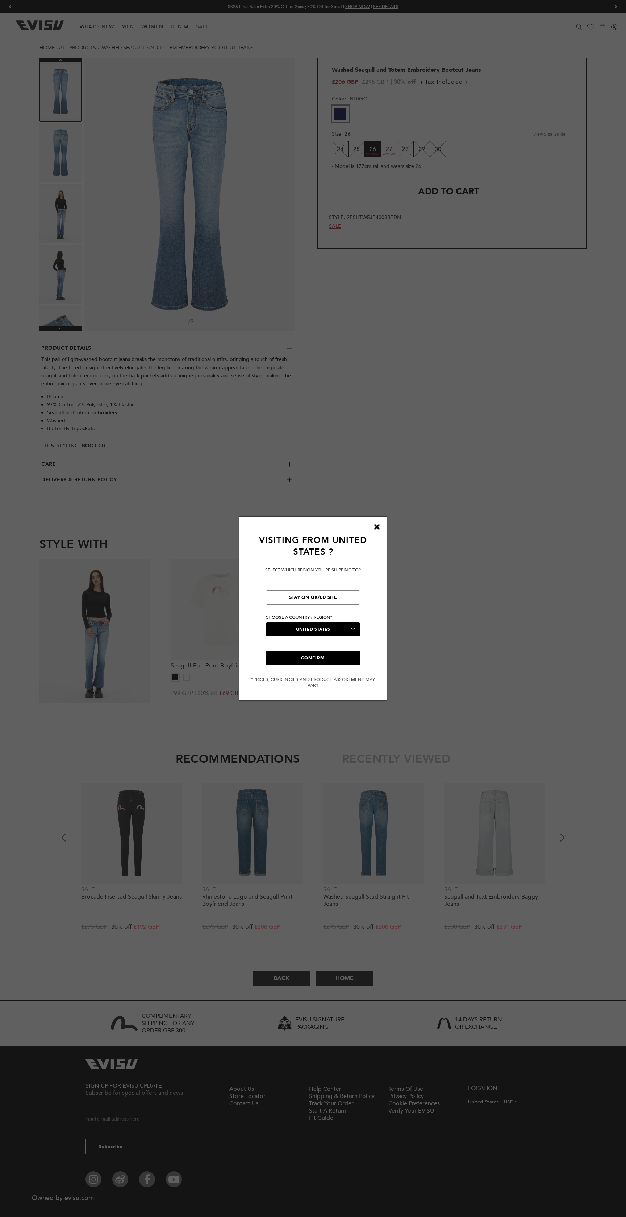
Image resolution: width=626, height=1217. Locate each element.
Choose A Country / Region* (299, 617)
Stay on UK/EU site (313, 597)
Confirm (313, 658)
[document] (313, 611)
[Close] (376, 526)
